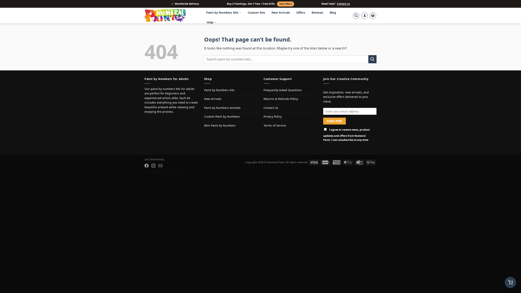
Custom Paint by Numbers (222, 116)
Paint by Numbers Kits (222, 12)
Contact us (343, 3)
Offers (300, 12)
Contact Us (271, 108)
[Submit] (372, 59)
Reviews (317, 12)
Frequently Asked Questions (283, 90)
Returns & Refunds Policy (281, 99)
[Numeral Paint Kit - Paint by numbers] (170, 16)
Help (210, 22)
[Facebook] (146, 166)
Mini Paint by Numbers (220, 125)
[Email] (160, 166)
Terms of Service (275, 125)
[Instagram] (153, 166)
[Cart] (373, 15)
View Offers (285, 3)
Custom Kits (256, 12)
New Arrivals (280, 12)
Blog (333, 12)
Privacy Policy (273, 116)
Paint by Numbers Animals (222, 108)
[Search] (356, 15)
